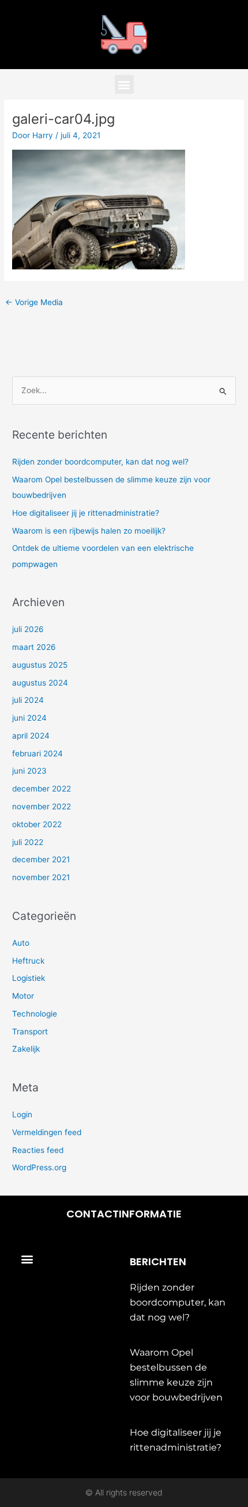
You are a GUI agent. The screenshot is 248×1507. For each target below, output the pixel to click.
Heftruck (28, 960)
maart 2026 (34, 647)
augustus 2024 (40, 682)
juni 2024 (29, 717)
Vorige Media (34, 302)
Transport (30, 1031)
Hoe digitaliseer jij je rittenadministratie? (85, 512)
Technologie (34, 1013)
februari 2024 (37, 753)
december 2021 (41, 859)
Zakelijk (26, 1048)
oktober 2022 (37, 824)
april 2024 (31, 735)
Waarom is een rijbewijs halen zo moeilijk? (89, 530)
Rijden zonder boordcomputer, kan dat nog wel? (100, 461)
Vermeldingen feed (46, 1132)
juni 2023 (29, 770)
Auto (20, 942)
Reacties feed (37, 1150)
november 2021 (41, 877)
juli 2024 (28, 700)
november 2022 (41, 806)
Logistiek (28, 978)
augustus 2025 (39, 664)
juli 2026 (28, 629)
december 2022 (41, 788)
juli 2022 (27, 842)
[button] (124, 84)
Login (22, 1114)
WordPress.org (39, 1167)
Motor (23, 995)
